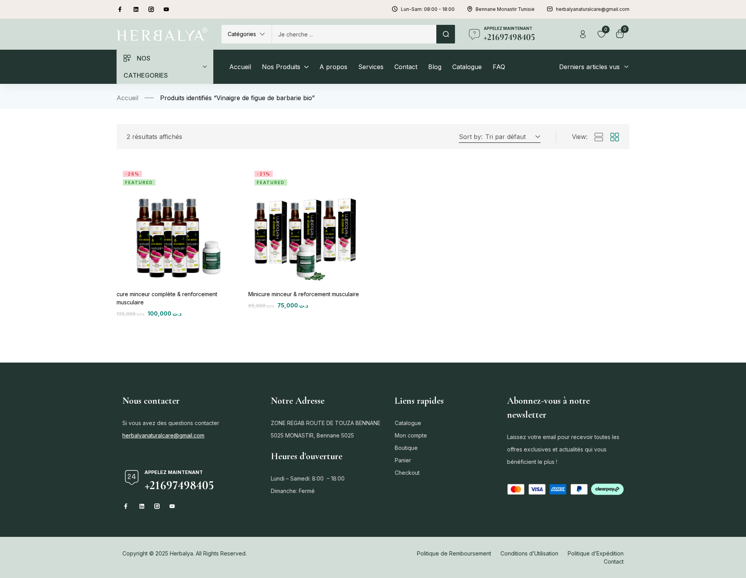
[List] (598, 137)
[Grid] (614, 137)
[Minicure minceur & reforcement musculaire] (307, 223)
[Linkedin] (136, 9)
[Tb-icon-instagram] (151, 9)
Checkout (407, 472)
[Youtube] (166, 9)
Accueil (127, 98)
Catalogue (408, 423)
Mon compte (411, 435)
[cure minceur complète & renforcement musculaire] (175, 223)
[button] (246, 34)
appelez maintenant (508, 28)
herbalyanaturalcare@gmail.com (163, 435)
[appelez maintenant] (474, 34)
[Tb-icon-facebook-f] (121, 9)
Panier (403, 460)
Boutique (406, 447)
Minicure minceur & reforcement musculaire (303, 294)
